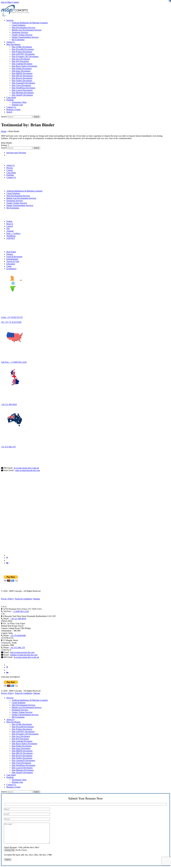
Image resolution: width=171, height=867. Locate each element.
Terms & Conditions (23, 599)
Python (9, 221)
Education (10, 264)
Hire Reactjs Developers (22, 755)
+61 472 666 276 (8, 447)
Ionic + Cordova (13, 233)
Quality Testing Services (16, 203)
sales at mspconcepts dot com (27, 470)
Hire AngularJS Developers (23, 760)
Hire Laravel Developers (22, 768)
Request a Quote (13, 787)
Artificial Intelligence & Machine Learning (24, 191)
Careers (9, 170)
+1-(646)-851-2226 (21, 611)
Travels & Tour (12, 261)
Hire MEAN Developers (22, 753)
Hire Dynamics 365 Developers (25, 734)
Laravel (9, 226)
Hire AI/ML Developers (22, 724)
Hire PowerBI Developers (23, 727)
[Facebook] (7, 558)
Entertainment (12, 259)
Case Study (11, 172)
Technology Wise (19, 780)
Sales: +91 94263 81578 (12, 317)
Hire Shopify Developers (22, 772)
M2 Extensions (12, 208)
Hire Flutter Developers (22, 746)
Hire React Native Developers (24, 743)
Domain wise (17, 782)
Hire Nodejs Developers (22, 758)
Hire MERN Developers (22, 751)
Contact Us (11, 177)
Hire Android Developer (22, 741)
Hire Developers (13, 722)
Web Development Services (18, 196)
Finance (9, 254)
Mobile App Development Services (21, 198)
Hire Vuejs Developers (21, 763)
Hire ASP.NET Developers (23, 731)
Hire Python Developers (22, 729)
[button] (9, 112)
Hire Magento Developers (23, 770)
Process (9, 168)
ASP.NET (10, 238)
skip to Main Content (10, 2)
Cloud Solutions (13, 193)
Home (3, 131)
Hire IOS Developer (20, 739)
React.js (9, 224)
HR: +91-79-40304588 (11, 322)
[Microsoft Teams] (7, 555)
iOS (8, 228)
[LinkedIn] (7, 563)
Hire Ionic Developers (21, 748)
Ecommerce (11, 268)
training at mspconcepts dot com (23, 655)
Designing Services (14, 200)
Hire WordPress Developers (23, 765)
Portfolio (10, 175)
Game (8, 266)
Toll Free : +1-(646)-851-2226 (14, 362)
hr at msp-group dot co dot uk (26, 468)
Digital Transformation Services (19, 205)
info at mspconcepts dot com (22, 652)
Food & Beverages (14, 256)
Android (9, 231)
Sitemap (36, 599)
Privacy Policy (7, 599)
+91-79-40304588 (18, 635)
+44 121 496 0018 (9, 404)
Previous (16, 152)
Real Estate (11, 252)
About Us (10, 165)
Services (9, 698)
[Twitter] (7, 560)
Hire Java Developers (21, 736)
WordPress (10, 236)
